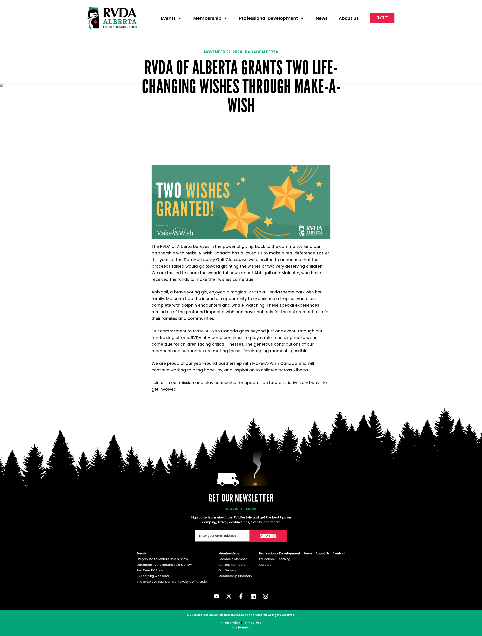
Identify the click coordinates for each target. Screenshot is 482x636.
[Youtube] (216, 596)
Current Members (231, 565)
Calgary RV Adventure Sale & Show (162, 559)
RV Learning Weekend (153, 576)
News (321, 18)
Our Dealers (227, 570)
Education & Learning (274, 559)
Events (168, 18)
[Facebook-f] (241, 596)
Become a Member (232, 559)
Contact (382, 17)
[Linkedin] (253, 596)
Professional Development (268, 18)
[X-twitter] (229, 596)
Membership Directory (235, 576)
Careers (265, 565)
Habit (246, 627)
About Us (349, 18)
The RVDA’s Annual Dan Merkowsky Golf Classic (172, 582)
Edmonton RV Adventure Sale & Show (164, 565)
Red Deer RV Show (150, 570)
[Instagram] (265, 596)
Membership (207, 18)
